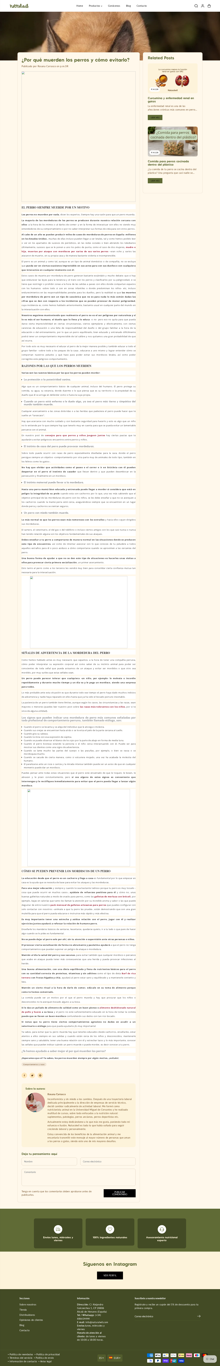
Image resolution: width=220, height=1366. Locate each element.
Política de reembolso (21, 1354)
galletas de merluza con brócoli (112, 896)
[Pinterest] (40, 1075)
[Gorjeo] (32, 1075)
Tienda (23, 1309)
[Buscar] (196, 6)
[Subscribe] (199, 1317)
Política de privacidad (48, 1354)
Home (79, 5)
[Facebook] (24, 1075)
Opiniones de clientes (31, 1320)
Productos (95, 5)
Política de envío (45, 1358)
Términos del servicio (21, 1358)
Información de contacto (23, 1361)
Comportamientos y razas (34, 1064)
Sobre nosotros (27, 1304)
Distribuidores (27, 1315)
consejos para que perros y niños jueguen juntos (75, 435)
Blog (128, 5)
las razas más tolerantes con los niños (102, 706)
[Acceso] (203, 6)
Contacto (142, 5)
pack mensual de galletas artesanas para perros (78, 905)
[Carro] (209, 6)
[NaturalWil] (19, 5)
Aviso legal (46, 1361)
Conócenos (114, 5)
